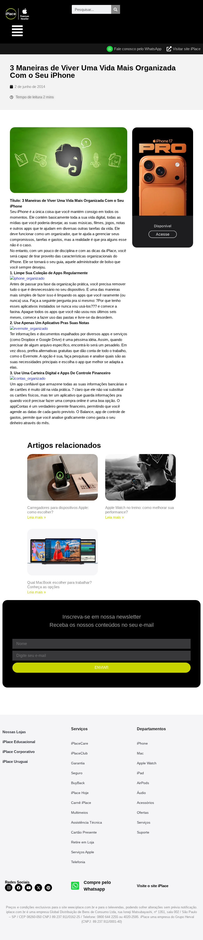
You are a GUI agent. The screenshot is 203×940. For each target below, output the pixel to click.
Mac (140, 753)
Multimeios (79, 813)
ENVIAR (101, 667)
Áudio (141, 793)
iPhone (142, 743)
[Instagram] (8, 887)
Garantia (78, 763)
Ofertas (143, 813)
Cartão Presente (84, 832)
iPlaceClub (79, 753)
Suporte (143, 832)
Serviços (143, 822)
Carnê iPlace (81, 803)
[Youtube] (28, 887)
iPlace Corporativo (18, 752)
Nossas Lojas (14, 732)
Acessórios (145, 803)
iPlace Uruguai (15, 761)
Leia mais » (36, 517)
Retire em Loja (82, 842)
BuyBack (78, 783)
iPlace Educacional (18, 742)
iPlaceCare (79, 743)
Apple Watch (146, 763)
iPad (140, 773)
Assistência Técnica (86, 822)
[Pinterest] (48, 887)
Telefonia (78, 862)
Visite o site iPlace (152, 886)
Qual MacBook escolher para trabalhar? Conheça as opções (59, 584)
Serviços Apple (82, 852)
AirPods (143, 783)
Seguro (76, 773)
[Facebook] (18, 887)
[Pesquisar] (115, 9)
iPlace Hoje (80, 793)
